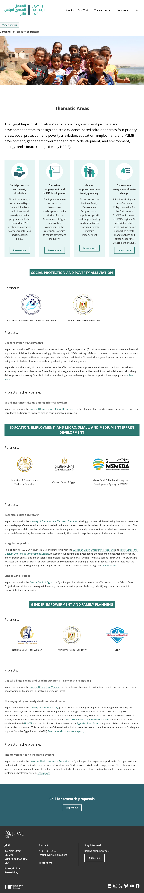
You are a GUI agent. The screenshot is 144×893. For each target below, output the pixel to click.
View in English (9, 25)
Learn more (19, 250)
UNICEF (28, 723)
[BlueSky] (126, 886)
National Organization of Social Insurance (52, 409)
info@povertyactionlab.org (53, 854)
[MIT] (14, 886)
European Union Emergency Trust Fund (94, 549)
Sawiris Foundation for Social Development (86, 719)
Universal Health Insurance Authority (49, 761)
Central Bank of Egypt (41, 582)
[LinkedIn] (110, 886)
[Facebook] (138, 886)
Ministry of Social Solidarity (44, 707)
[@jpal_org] (115, 886)
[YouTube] (132, 886)
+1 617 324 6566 (47, 850)
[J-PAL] (14, 836)
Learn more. (109, 565)
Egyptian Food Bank (87, 723)
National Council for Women (44, 687)
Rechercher (137, 10)
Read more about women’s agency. (66, 731)
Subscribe (94, 857)
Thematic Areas (103, 10)
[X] (121, 886)
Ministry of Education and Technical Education (54, 521)
